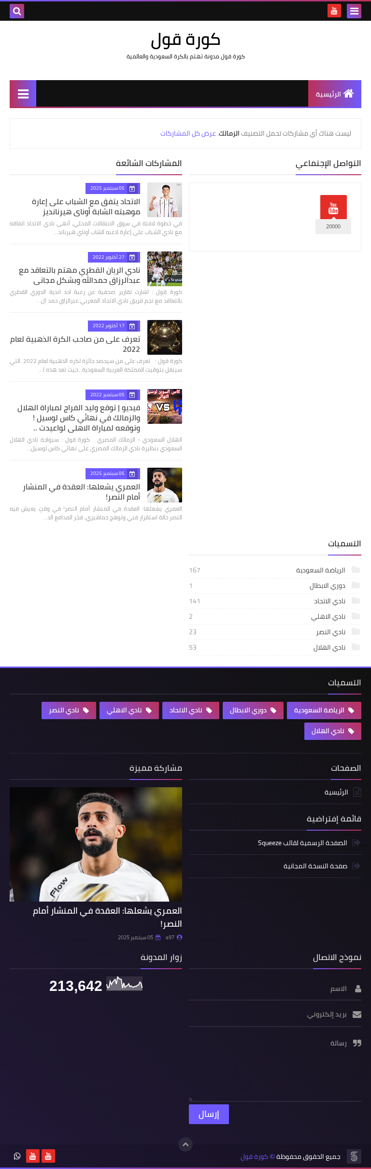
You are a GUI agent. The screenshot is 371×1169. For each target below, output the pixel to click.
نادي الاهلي (268, 616)
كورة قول (254, 1157)
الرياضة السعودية (268, 570)
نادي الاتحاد (268, 601)
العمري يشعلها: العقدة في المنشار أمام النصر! (81, 491)
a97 (170, 937)
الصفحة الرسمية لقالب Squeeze (302, 843)
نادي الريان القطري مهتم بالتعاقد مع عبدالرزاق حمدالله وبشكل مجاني (79, 275)
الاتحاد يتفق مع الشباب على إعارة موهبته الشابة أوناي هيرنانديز (86, 206)
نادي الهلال (268, 647)
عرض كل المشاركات (188, 133)
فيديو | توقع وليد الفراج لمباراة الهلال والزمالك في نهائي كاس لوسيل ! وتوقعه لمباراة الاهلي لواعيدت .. (78, 417)
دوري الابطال (268, 585)
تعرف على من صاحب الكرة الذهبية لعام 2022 (75, 344)
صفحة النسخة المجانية (315, 866)
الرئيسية (328, 94)
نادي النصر (268, 632)
